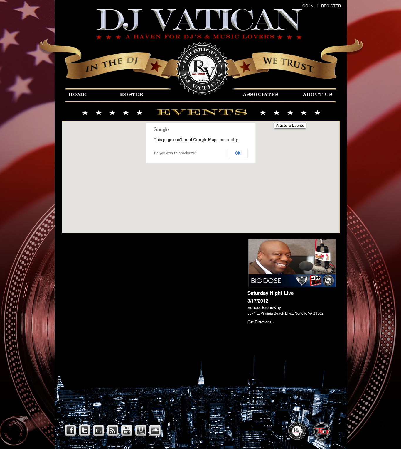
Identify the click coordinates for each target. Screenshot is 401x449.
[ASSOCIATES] (264, 94)
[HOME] (86, 94)
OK (237, 153)
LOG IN (307, 6)
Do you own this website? (175, 153)
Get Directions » (260, 322)
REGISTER (331, 6)
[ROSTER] (130, 94)
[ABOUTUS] (319, 94)
